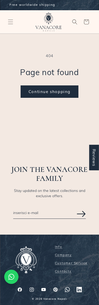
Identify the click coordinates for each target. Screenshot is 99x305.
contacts (63, 271)
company (63, 255)
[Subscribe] (81, 214)
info (58, 247)
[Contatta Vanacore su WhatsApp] (11, 277)
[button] (10, 22)
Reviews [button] (94, 157)
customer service (71, 263)
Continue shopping (49, 91)
